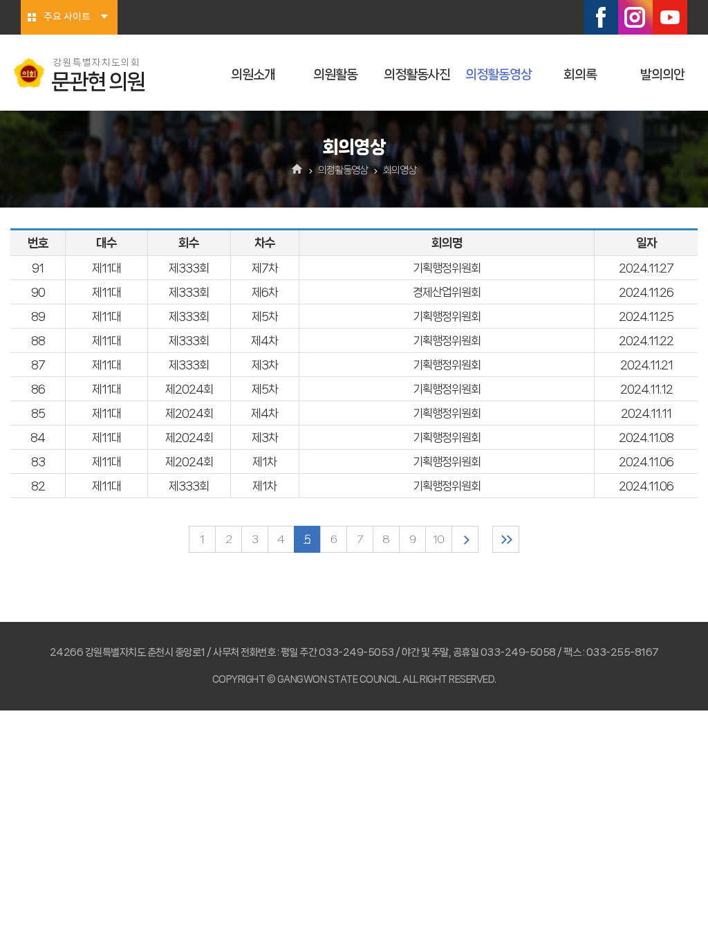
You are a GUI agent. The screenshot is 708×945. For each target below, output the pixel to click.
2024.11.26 (646, 292)
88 (38, 340)
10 (438, 539)
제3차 (265, 364)
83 (38, 461)
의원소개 (253, 75)
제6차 (265, 292)
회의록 (580, 75)
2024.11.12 (646, 389)
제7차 (265, 268)
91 (38, 268)
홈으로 (297, 170)
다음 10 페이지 (464, 539)
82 (38, 485)
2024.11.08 (646, 437)
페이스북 (601, 17)
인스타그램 (635, 17)
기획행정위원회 (447, 268)
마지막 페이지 (505, 539)
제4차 (264, 340)
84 (37, 437)
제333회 (189, 268)
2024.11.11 (646, 413)
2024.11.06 (646, 461)
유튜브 (670, 17)
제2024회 (189, 389)
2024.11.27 (646, 268)
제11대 (106, 268)
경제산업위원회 (447, 292)
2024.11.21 (646, 364)
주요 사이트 (67, 17)
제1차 (264, 461)
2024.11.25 (646, 316)
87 (38, 364)
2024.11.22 (646, 340)
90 (38, 292)
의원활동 (335, 75)
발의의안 (662, 75)
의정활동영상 (498, 75)
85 (38, 413)
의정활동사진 (417, 75)
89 (38, 316)
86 (38, 389)
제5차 (265, 316)
